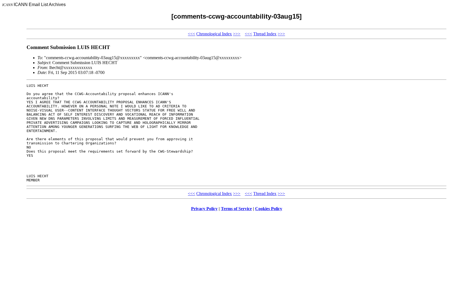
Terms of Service (236, 208)
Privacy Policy (204, 208)
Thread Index (264, 34)
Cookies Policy (268, 208)
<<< (191, 34)
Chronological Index (214, 34)
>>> (236, 34)
